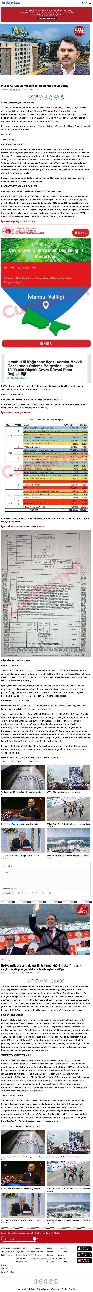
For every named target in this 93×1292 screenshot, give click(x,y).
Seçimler (19, 1126)
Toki (37, 761)
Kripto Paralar (52, 1258)
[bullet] (36, 893)
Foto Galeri (62, 1248)
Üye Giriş (4, 1265)
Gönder (8, 893)
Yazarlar (61, 1255)
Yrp (37, 1126)
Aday (4, 1126)
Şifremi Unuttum (7, 1272)
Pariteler (50, 1262)
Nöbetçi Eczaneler (23, 1255)
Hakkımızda (21, 1289)
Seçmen (29, 1126)
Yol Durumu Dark (7, 1251)
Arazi (11, 761)
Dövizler (50, 1251)
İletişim (28, 1289)
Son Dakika (20, 1258)
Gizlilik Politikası (37, 1289)
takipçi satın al (22, 1262)
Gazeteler (62, 1258)
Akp (11, 1126)
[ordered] (32, 893)
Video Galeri (62, 1251)
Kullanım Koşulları (62, 1289)
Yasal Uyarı (72, 1289)
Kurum (30, 761)
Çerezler (47, 1289)
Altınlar (49, 1248)
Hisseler (50, 1255)
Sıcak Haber (63, 1262)
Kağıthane (20, 761)
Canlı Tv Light (6, 1255)
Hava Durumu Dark (8, 1248)
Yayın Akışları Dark (23, 1251)
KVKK (53, 1289)
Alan (4, 761)
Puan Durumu (36, 1255)
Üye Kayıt (5, 1268)
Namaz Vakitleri (37, 1251)
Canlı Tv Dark (21, 1248)
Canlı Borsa (35, 1248)
